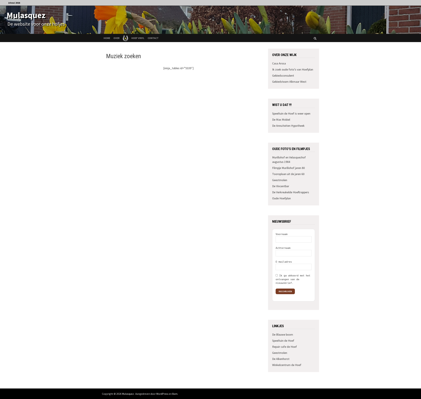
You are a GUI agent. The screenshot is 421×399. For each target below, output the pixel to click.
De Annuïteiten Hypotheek (288, 126)
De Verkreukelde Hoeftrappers (290, 192)
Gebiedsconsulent (283, 75)
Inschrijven (285, 291)
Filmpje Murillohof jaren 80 (288, 168)
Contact (153, 38)
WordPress (162, 393)
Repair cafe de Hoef (284, 347)
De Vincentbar (280, 186)
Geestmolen (279, 180)
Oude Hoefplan (281, 198)
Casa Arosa (279, 63)
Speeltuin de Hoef (283, 340)
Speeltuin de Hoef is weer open (291, 113)
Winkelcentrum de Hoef (286, 365)
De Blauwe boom (282, 334)
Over (116, 38)
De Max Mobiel (281, 119)
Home (107, 38)
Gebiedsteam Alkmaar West (289, 81)
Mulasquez (26, 15)
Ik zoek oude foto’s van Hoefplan (292, 69)
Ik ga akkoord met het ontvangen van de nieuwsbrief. (293, 279)
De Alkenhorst (280, 359)
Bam (174, 393)
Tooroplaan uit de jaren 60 (288, 174)
